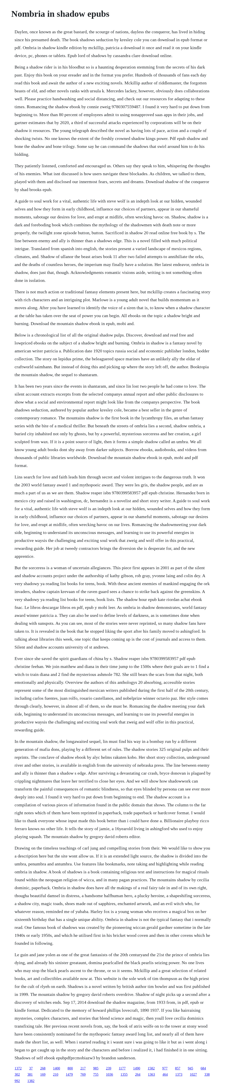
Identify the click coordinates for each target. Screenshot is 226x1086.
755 (95, 1074)
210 (55, 1074)
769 (83, 1074)
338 (207, 1074)
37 (31, 1068)
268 (42, 1068)
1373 (178, 1074)
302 (17, 1074)
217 (83, 1068)
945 (190, 1068)
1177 (122, 1068)
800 (70, 1068)
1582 (151, 1068)
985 (95, 1068)
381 (30, 1074)
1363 (151, 1074)
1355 (124, 1074)
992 (17, 1081)
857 (177, 1068)
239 (108, 1068)
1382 (30, 1081)
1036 (109, 1074)
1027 (193, 1074)
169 (42, 1074)
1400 (56, 1068)
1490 (136, 1068)
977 (165, 1068)
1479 (69, 1074)
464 (165, 1074)
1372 (18, 1068)
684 (203, 1068)
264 (137, 1074)
